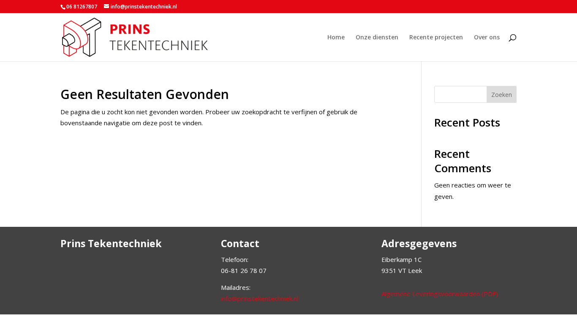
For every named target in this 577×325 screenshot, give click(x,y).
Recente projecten (436, 37)
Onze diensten (377, 37)
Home (336, 37)
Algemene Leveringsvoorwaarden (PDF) (439, 293)
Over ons (487, 37)
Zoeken (501, 95)
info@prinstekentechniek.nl (259, 298)
